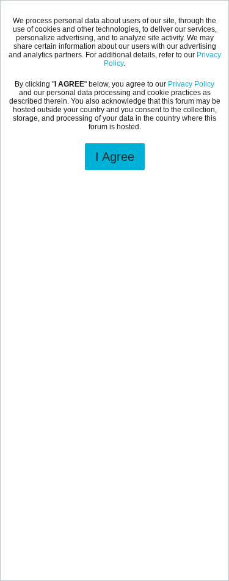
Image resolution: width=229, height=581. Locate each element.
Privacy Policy (191, 84)
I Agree (114, 156)
